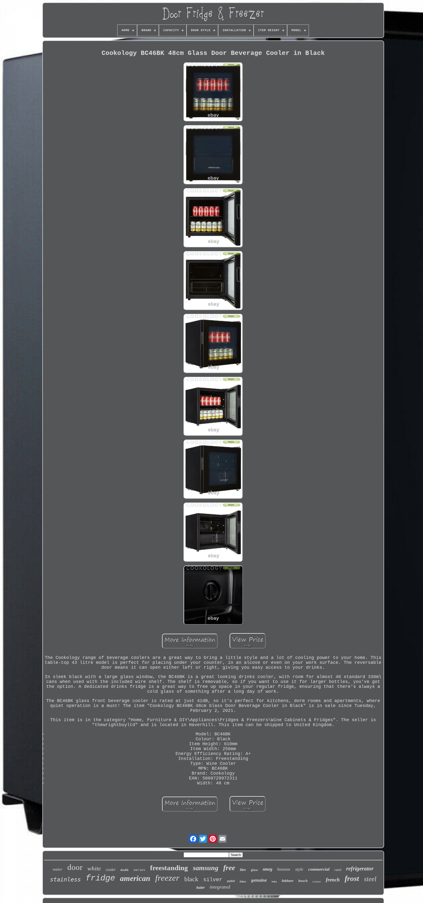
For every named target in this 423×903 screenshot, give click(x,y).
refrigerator (360, 869)
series (139, 870)
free (229, 868)
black (191, 879)
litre (243, 870)
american (135, 878)
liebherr (288, 881)
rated (337, 870)
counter (316, 881)
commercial (318, 869)
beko (274, 881)
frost (352, 878)
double (124, 870)
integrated (220, 887)
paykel (231, 881)
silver (212, 880)
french (333, 880)
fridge (100, 878)
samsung (205, 868)
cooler (111, 869)
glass (254, 870)
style (299, 869)
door (74, 867)
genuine (259, 880)
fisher (243, 881)
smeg (267, 869)
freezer (167, 878)
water (57, 869)
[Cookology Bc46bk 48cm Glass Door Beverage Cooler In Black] (213, 92)
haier (200, 887)
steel (370, 879)
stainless (65, 879)
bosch (302, 881)
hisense (283, 869)
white (94, 868)
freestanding (169, 868)
